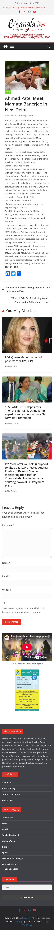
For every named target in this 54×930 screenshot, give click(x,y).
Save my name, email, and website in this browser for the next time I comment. (23, 610)
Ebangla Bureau (27, 115)
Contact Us (7, 800)
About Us (6, 782)
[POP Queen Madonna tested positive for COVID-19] (27, 319)
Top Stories (7, 817)
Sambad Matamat (10, 835)
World (5, 829)
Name (6, 562)
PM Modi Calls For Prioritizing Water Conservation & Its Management (29, 300)
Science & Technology (12, 858)
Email (6, 576)
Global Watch (8, 841)
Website (6, 589)
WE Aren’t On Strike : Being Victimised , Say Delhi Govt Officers (28, 289)
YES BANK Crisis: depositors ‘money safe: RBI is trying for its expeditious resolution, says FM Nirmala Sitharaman (25, 412)
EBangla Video (11, 869)
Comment (8, 525)
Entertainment (9, 864)
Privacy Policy (8, 788)
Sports (5, 852)
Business (6, 847)
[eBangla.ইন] (5, 46)
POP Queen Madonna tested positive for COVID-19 (23, 359)
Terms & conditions (11, 794)
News (8, 92)
